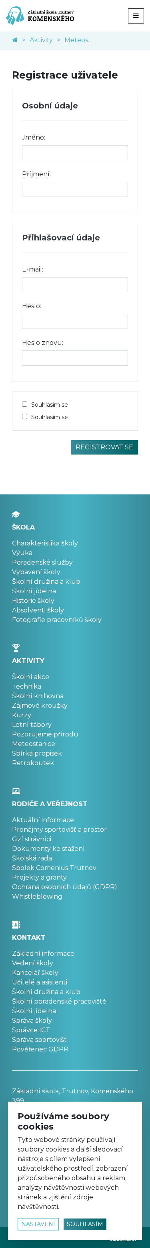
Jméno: (33, 137)
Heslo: (31, 306)
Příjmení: (36, 174)
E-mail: (32, 269)
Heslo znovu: (42, 342)
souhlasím (85, 1224)
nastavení (38, 1224)
